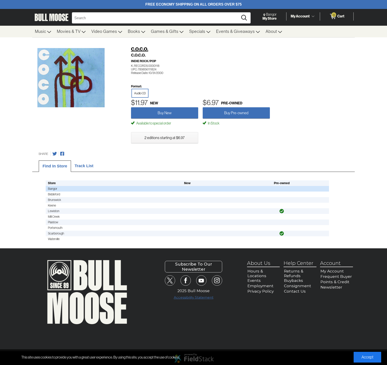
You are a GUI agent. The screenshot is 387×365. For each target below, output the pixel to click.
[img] (282, 211)
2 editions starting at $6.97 (164, 137)
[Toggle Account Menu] (313, 16)
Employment (260, 285)
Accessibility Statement (193, 297)
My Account (300, 16)
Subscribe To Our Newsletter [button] (193, 267)
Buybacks (293, 280)
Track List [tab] (84, 166)
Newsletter (331, 287)
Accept (367, 357)
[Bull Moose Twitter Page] (169, 280)
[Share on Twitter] (54, 154)
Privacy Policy (260, 291)
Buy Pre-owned (236, 113)
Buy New (165, 113)
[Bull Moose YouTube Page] (201, 280)
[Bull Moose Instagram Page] (216, 280)
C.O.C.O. (139, 49)
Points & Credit (334, 281)
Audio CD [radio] (140, 93)
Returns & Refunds (293, 273)
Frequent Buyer (336, 276)
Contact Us (295, 291)
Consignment (297, 285)
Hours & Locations (256, 273)
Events (254, 280)
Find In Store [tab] (55, 166)
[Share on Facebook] (62, 154)
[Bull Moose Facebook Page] (185, 280)
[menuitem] (43, 31)
